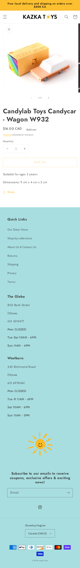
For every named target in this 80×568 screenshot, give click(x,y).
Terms (11, 282)
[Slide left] (32, 98)
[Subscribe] (68, 492)
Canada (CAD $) (37, 533)
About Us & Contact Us (21, 247)
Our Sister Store (17, 229)
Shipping (7, 135)
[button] (5, 17)
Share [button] (11, 192)
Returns (12, 255)
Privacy (11, 273)
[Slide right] (48, 98)
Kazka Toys (43, 560)
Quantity (8, 141)
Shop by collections (19, 238)
